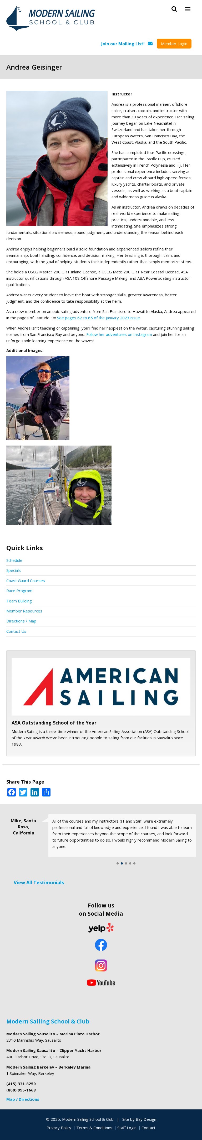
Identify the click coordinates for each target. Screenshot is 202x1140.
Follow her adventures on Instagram (119, 334)
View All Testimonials (39, 882)
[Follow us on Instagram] (101, 965)
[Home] (51, 19)
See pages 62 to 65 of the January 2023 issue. (99, 317)
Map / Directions (22, 1099)
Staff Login (127, 1127)
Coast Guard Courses (25, 580)
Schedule (14, 560)
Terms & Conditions (94, 1127)
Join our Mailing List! (123, 44)
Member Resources (24, 611)
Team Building (19, 600)
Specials (13, 570)
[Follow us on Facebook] (101, 945)
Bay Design (146, 1119)
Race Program (19, 590)
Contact (148, 1127)
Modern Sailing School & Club (47, 1021)
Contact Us (16, 631)
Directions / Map (21, 621)
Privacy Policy (59, 1127)
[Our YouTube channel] (101, 982)
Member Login (174, 43)
